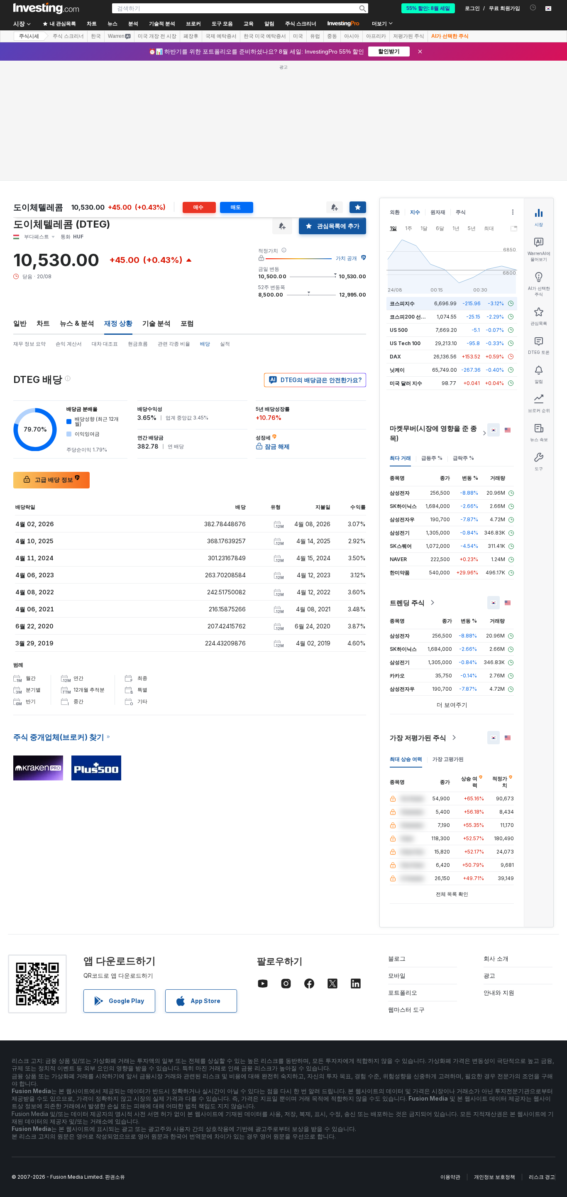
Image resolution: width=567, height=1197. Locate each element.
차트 (43, 323)
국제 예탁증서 (221, 36)
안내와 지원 (499, 992)
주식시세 (29, 36)
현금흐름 (138, 344)
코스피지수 (402, 303)
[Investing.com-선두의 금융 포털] (46, 8)
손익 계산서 (69, 344)
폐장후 (190, 36)
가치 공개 (346, 258)
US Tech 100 (405, 343)
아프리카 (376, 36)
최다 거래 (400, 458)
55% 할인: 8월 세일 (428, 8)
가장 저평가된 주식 (418, 737)
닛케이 (397, 370)
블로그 (397, 958)
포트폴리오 (402, 992)
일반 (20, 323)
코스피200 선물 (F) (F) (416, 317)
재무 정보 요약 (29, 344)
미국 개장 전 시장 (157, 36)
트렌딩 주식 (407, 602)
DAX (395, 356)
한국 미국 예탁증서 (265, 36)
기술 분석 (156, 323)
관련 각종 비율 (174, 344)
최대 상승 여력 (406, 759)
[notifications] (533, 8)
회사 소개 (496, 958)
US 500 (399, 330)
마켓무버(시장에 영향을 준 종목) (433, 433)
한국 (96, 36)
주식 (461, 212)
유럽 (315, 36)
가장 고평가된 (448, 759)
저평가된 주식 (408, 36)
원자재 (437, 212)
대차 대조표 (105, 344)
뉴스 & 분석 (77, 323)
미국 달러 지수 (406, 383)
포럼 (187, 323)
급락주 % (463, 458)
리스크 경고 (542, 1177)
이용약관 (450, 1177)
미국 (298, 36)
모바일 (397, 975)
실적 (225, 344)
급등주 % (431, 458)
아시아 (351, 36)
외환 (395, 212)
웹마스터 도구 (406, 1009)
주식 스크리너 (300, 24)
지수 (415, 212)
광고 (489, 975)
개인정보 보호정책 (494, 1177)
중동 (332, 36)
